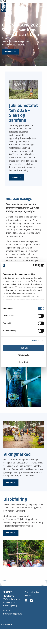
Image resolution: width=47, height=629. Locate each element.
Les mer (15, 177)
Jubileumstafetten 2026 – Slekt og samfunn (23, 113)
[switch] (41, 316)
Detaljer (35, 341)
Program (9, 51)
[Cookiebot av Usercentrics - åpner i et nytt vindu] (34, 265)
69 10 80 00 (8, 611)
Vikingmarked (17, 455)
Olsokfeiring (15, 500)
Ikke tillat (23, 362)
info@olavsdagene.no (12, 614)
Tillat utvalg (23, 355)
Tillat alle (23, 348)
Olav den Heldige (19, 199)
